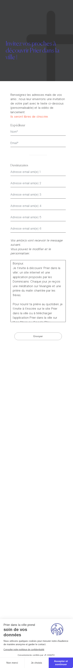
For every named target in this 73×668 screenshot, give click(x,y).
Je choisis (36, 662)
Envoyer (38, 336)
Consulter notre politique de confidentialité (24, 649)
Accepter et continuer (61, 663)
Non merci (12, 662)
